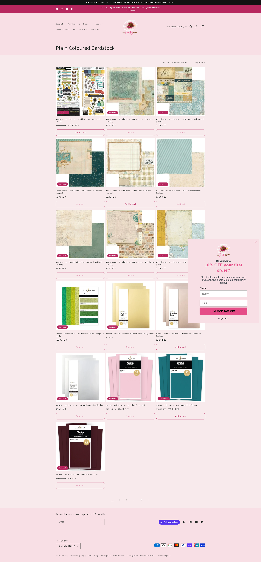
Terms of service (118, 556)
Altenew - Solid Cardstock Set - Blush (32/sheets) (125, 405)
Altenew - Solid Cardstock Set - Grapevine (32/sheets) (77, 474)
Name (203, 288)
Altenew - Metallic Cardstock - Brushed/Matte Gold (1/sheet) (130, 334)
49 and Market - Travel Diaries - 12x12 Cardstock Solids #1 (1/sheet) (179, 192)
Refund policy (93, 556)
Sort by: (166, 62)
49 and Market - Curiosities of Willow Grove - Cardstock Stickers (78, 120)
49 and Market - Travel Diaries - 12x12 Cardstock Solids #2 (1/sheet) (79, 263)
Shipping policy (132, 556)
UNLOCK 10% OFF (223, 311)
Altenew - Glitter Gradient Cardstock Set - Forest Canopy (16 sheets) (80, 335)
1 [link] (112, 499)
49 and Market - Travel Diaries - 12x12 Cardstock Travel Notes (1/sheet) (130, 263)
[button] (60, 24)
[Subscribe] (102, 522)
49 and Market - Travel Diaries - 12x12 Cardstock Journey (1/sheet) (129, 192)
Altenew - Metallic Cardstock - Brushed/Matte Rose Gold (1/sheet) (178, 335)
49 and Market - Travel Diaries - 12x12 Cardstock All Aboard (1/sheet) (180, 120)
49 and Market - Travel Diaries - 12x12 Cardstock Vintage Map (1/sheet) (180, 263)
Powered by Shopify (79, 556)
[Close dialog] (255, 242)
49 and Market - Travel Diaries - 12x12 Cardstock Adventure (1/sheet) (129, 120)
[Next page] (149, 500)
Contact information (147, 556)
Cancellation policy (163, 556)
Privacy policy (106, 556)
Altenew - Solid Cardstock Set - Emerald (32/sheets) (176, 405)
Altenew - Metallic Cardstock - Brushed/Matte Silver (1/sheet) (80, 405)
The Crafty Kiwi (66, 556)
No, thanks (223, 318)
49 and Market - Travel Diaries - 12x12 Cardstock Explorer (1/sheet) (79, 192)
